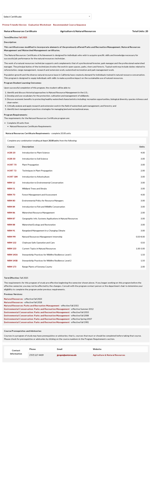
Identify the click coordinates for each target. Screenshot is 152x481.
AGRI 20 (11, 152)
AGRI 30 (11, 158)
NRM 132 (11, 242)
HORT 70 (11, 164)
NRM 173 (11, 266)
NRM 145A (12, 254)
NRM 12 (11, 182)
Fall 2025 (23, 37)
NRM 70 (11, 194)
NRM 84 (11, 206)
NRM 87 (11, 218)
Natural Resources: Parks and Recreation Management (31, 305)
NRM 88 (11, 224)
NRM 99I (11, 236)
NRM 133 (11, 248)
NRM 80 (11, 200)
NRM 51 (11, 188)
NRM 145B (12, 260)
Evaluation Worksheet (39, 24)
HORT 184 (12, 176)
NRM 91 (11, 230)
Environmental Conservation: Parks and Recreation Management (37, 309)
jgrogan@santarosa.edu (66, 355)
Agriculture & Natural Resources (109, 355)
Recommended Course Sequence (69, 24)
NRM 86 (11, 212)
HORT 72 (11, 170)
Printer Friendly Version (14, 24)
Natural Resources (13, 299)
